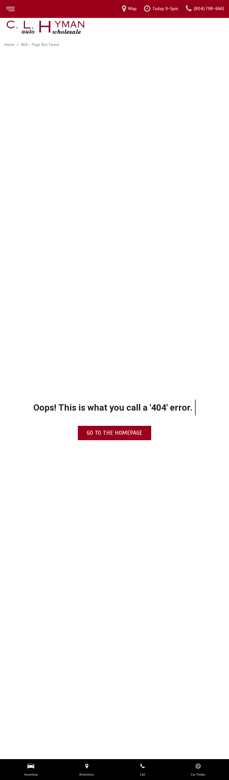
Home (10, 44)
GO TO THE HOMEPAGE (114, 432)
